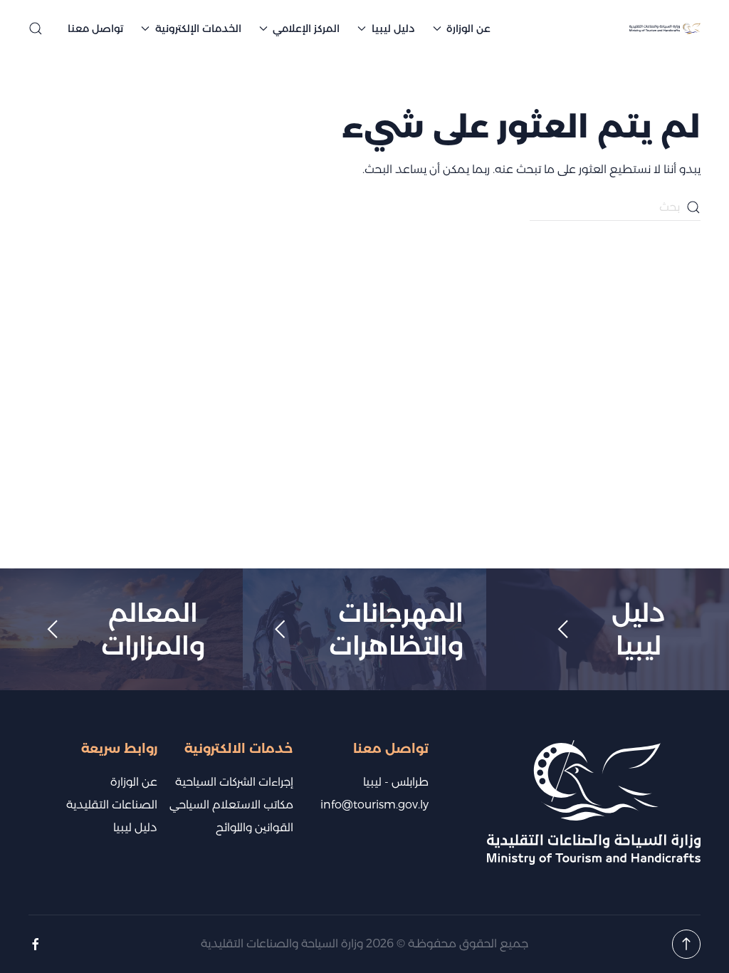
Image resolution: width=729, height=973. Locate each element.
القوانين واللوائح (254, 827)
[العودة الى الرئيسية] (665, 28)
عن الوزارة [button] (468, 28)
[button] (35, 28)
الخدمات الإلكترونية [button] (198, 28)
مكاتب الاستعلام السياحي (231, 804)
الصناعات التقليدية (111, 804)
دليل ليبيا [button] (393, 28)
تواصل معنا (95, 28)
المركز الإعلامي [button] (306, 28)
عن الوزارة (133, 782)
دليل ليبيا (135, 827)
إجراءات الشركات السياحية (234, 782)
